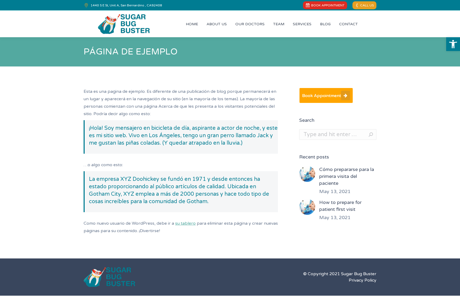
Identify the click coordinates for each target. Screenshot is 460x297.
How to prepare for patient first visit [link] (340, 205)
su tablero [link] (185, 223)
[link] (453, 44)
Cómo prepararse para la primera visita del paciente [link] (346, 176)
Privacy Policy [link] (362, 280)
